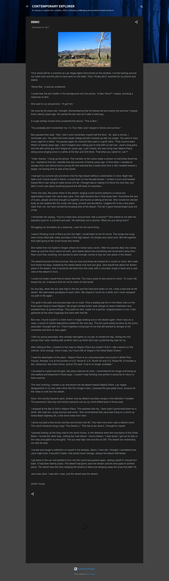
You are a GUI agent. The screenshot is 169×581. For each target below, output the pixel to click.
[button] (136, 22)
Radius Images (90, 574)
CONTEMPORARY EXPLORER (53, 6)
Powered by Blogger (86, 569)
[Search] (141, 7)
